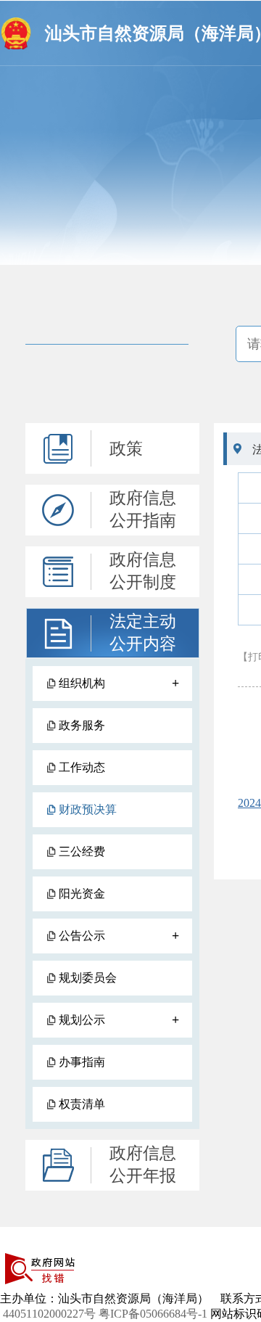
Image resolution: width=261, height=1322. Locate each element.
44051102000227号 (49, 1313)
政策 (126, 449)
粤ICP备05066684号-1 (153, 1313)
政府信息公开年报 (142, 1164)
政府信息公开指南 (142, 509)
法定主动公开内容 (142, 632)
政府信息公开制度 (142, 571)
